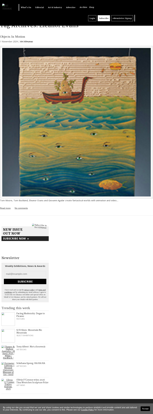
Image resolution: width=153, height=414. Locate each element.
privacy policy (29, 290)
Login (92, 18)
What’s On (26, 7)
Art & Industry (55, 7)
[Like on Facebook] (140, 18)
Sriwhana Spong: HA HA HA (30, 363)
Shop (91, 7)
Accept (145, 408)
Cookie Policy (87, 409)
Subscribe (104, 18)
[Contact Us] (146, 18)
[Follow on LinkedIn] (138, 18)
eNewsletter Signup (122, 18)
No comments (21, 208)
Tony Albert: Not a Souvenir (30, 347)
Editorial (39, 7)
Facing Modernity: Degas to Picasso (30, 315)
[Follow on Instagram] (143, 18)
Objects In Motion (12, 36)
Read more (5, 208)
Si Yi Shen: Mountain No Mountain (29, 331)
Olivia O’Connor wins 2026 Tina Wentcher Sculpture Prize (32, 381)
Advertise (71, 7)
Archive (83, 7)
